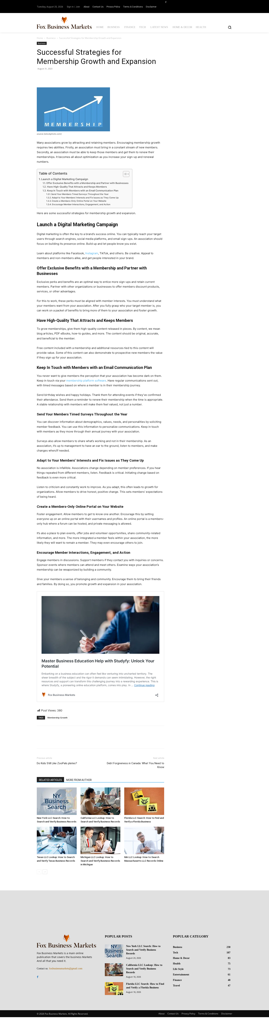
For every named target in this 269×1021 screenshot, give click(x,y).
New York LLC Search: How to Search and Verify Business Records (143, 950)
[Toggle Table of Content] (124, 174)
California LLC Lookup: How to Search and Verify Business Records (144, 969)
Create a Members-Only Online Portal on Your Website (79, 201)
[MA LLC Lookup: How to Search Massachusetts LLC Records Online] (144, 840)
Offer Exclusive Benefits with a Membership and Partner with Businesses (87, 183)
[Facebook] (165, 1)
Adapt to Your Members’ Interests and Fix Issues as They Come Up (85, 197)
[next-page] (45, 872)
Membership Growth (57, 717)
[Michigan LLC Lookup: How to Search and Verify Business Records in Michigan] (100, 840)
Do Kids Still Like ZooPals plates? (57, 763)
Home (40, 38)
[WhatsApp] (65, 77)
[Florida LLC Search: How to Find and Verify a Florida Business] (144, 801)
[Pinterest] (57, 77)
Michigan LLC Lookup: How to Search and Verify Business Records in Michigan (100, 861)
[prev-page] (39, 872)
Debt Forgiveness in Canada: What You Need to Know (135, 765)
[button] (229, 27)
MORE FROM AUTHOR (79, 779)
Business (51, 38)
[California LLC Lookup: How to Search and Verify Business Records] (100, 801)
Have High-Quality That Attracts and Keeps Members (77, 186)
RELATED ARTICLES (50, 779)
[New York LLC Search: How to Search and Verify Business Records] (57, 801)
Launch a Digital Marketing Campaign (64, 179)
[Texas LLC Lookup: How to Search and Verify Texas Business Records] (57, 840)
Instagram (91, 253)
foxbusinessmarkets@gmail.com (65, 968)
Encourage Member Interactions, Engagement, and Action (81, 204)
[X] (49, 77)
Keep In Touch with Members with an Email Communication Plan (82, 190)
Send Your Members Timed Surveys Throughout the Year (80, 194)
